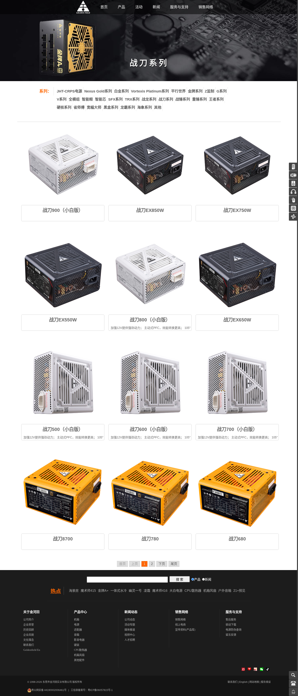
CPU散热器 (192, 590)
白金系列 (121, 91)
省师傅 (79, 107)
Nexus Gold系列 (98, 91)
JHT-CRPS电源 (69, 91)
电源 (76, 624)
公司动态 (129, 619)
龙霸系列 (127, 107)
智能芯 (100, 99)
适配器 (78, 629)
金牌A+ (103, 590)
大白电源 (175, 590)
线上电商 (180, 624)
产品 (121, 7)
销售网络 (205, 7)
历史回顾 (28, 629)
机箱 (76, 619)
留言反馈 (231, 634)
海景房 (74, 590)
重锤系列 (199, 99)
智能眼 (87, 99)
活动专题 (129, 624)
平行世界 (178, 91)
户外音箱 (224, 590)
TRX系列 (132, 99)
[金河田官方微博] (255, 670)
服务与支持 (179, 7)
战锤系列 (182, 99)
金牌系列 (195, 91)
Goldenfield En (31, 649)
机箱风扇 (209, 590)
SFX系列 (115, 99)
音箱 (76, 634)
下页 (162, 564)
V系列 (61, 99)
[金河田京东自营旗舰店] (243, 670)
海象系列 (144, 107)
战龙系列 (149, 99)
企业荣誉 (28, 624)
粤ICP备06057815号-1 (100, 690)
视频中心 (129, 634)
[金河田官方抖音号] (267, 670)
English (243, 682)
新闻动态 (130, 612)
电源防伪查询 (233, 629)
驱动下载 (231, 624)
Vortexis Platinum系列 (150, 91)
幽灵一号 (135, 590)
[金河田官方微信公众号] (261, 670)
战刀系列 (166, 99)
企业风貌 (28, 634)
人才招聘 (129, 639)
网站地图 (254, 682)
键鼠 (76, 644)
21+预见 (239, 590)
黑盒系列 (111, 107)
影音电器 (79, 639)
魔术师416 (159, 590)
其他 (157, 107)
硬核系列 (64, 107)
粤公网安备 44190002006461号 (48, 690)
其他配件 (79, 660)
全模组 (74, 99)
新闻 (156, 7)
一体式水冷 (118, 590)
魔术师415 (88, 590)
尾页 (174, 564)
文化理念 (28, 639)
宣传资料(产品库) (185, 629)
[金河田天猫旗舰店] (249, 670)
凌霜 (147, 590)
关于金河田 (31, 612)
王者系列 (216, 99)
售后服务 (231, 619)
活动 (139, 7)
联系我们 (28, 644)
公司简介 (28, 619)
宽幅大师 (94, 107)
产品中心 (80, 612)
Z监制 (209, 91)
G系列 (222, 91)
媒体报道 (129, 629)
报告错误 (266, 682)
